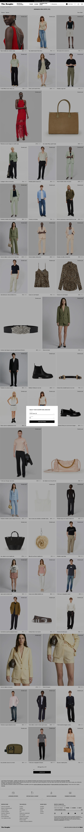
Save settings (42, 421)
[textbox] (42, 413)
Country (33, 413)
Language (31, 417)
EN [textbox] (30, 417)
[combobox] (42, 414)
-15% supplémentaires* (45, 1)
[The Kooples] (7, 4)
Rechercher (54, 4)
